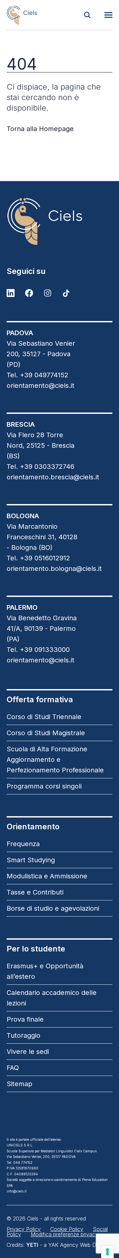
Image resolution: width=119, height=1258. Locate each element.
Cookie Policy (66, 1229)
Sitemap (19, 1084)
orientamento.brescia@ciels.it (53, 477)
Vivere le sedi (28, 1052)
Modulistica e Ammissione (47, 876)
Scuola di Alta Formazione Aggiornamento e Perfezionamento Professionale (55, 759)
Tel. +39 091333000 (38, 650)
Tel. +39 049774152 (37, 375)
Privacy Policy (24, 1229)
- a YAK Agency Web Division (68, 1245)
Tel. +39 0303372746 (40, 466)
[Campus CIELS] (59, 221)
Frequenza (23, 844)
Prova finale (25, 1019)
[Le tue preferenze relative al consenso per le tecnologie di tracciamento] (107, 1251)
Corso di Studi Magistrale (46, 733)
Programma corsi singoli (44, 786)
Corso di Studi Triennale (44, 717)
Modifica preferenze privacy (64, 1234)
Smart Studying (31, 860)
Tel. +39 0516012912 (38, 558)
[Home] (22, 15)
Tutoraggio (23, 1035)
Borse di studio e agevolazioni (53, 908)
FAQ (13, 1068)
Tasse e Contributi (35, 892)
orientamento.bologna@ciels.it (54, 569)
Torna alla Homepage (40, 129)
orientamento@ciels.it (40, 385)
